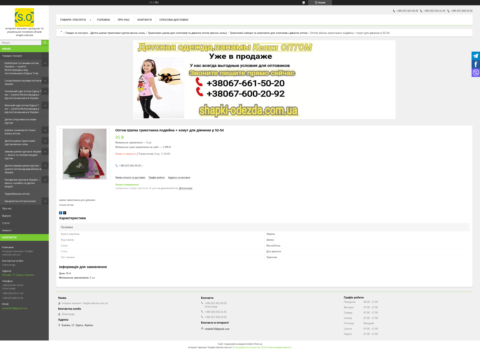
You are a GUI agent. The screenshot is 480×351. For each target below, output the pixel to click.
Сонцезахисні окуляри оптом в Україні (23, 82)
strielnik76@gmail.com (14, 308)
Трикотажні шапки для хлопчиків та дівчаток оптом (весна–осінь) (187, 32)
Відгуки (6, 215)
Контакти (144, 19)
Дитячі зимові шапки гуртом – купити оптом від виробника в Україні (23, 169)
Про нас (7, 208)
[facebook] (60, 213)
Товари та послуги (76, 32)
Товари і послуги (12, 55)
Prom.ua (258, 344)
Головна (103, 19)
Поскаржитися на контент (247, 347)
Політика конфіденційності (277, 347)
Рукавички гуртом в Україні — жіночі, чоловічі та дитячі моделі (22, 183)
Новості (6, 230)
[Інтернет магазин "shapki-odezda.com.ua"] (24, 17)
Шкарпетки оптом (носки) (20, 201)
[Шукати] (45, 42)
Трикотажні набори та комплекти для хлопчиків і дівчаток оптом (269, 32)
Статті (6, 223)
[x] (64, 213)
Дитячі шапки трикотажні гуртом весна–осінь (20, 142)
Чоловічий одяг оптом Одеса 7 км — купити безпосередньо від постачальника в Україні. (23, 95)
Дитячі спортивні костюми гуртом (20, 121)
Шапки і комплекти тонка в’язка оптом (20, 131)
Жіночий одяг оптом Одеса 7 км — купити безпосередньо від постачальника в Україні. (22, 109)
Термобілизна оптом (17, 193)
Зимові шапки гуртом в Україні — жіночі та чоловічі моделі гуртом (23, 155)
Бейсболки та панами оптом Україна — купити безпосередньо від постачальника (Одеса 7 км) (22, 68)
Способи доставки (173, 19)
